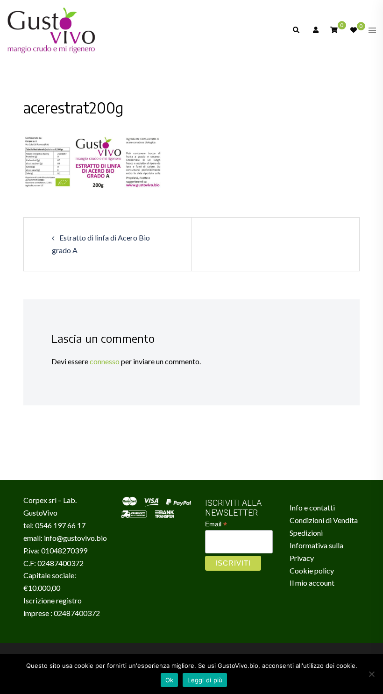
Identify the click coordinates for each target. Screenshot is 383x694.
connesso (105, 361)
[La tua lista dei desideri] (353, 30)
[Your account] (315, 30)
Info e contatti (312, 507)
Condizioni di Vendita (324, 520)
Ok (169, 680)
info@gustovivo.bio (75, 537)
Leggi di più (204, 680)
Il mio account (312, 582)
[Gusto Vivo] (51, 29)
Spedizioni (306, 532)
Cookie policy (312, 570)
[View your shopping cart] (334, 30)
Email (216, 524)
